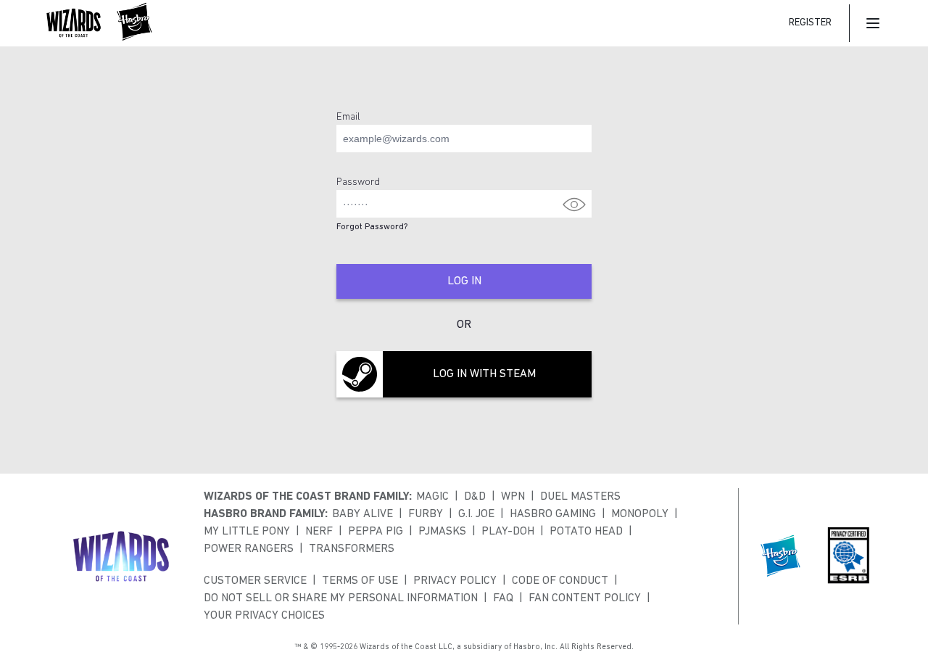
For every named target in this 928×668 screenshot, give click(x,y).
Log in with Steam (484, 374)
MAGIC (432, 497)
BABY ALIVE (362, 514)
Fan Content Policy (585, 598)
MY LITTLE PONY (247, 531)
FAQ (503, 598)
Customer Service (255, 581)
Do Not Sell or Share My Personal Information (341, 598)
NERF (319, 531)
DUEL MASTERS (580, 497)
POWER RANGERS (249, 549)
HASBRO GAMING (553, 514)
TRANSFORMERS (351, 549)
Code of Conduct (560, 581)
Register (810, 22)
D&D (475, 497)
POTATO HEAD (586, 531)
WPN (513, 497)
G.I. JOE (476, 514)
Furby (425, 514)
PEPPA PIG (375, 531)
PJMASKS (442, 531)
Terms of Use (360, 581)
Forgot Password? (371, 227)
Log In (464, 281)
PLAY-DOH (507, 531)
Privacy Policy (455, 581)
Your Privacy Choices (264, 616)
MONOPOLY (639, 514)
